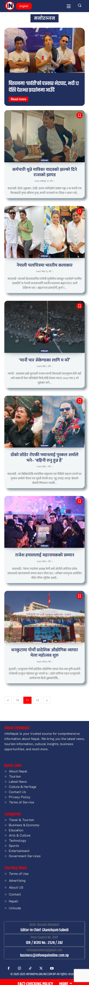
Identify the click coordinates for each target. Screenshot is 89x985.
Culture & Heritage (22, 786)
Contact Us (17, 791)
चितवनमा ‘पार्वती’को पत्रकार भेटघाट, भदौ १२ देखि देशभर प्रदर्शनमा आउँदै (44, 87)
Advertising (17, 880)
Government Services (25, 856)
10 (17, 700)
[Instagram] (19, 968)
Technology (17, 840)
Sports (14, 845)
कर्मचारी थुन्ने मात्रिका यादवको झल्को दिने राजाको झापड (44, 172)
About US (16, 887)
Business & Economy (24, 825)
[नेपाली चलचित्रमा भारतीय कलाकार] (44, 232)
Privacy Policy (19, 797)
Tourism (15, 776)
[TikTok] (30, 968)
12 (37, 700)
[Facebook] (8, 968)
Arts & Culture (19, 835)
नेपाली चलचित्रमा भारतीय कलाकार (45, 265)
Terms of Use (19, 873)
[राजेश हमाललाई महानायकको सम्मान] (44, 522)
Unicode (15, 908)
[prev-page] (8, 700)
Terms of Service (21, 802)
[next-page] (47, 700)
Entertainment (19, 850)
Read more (18, 99)
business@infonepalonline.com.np (44, 956)
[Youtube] (52, 968)
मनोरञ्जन (44, 160)
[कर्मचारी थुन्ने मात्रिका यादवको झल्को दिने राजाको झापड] (44, 136)
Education (16, 830)
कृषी (44, 640)
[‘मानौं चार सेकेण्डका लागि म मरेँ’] (44, 327)
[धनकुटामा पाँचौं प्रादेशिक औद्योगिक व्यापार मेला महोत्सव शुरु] (44, 617)
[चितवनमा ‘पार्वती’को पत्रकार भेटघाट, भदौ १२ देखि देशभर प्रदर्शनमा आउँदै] (44, 50)
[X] (41, 968)
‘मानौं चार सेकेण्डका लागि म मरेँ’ (44, 360)
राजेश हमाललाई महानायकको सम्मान (44, 555)
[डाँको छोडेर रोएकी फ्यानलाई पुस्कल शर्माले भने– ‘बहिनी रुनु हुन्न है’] (44, 422)
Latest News (18, 781)
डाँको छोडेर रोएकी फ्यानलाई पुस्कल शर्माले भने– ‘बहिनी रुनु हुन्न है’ (44, 457)
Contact (15, 894)
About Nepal (18, 771)
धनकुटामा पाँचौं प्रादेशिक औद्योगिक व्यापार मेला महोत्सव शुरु (44, 652)
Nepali (13, 901)
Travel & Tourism (21, 819)
